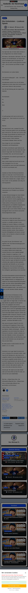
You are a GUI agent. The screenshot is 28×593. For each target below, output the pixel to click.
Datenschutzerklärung (16, 588)
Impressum (10, 588)
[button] (14, 585)
